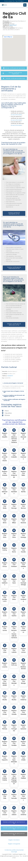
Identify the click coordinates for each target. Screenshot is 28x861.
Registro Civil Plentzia (4, 727)
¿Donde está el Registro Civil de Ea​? (13, 383)
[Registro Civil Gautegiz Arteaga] (23, 576)
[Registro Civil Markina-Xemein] (23, 660)
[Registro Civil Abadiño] (4, 430)
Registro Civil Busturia (23, 520)
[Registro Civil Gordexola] (23, 592)
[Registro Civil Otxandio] (23, 707)
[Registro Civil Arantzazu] (23, 450)
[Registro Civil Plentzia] (4, 722)
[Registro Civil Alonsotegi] (23, 430)
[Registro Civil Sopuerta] (4, 753)
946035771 (10, 375)
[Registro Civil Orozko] (4, 707)
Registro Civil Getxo (14, 597)
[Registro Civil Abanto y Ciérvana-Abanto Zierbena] (14, 430)
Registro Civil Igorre (23, 613)
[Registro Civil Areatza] (4, 468)
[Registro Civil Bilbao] (14, 516)
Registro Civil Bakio (23, 473)
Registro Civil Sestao (4, 743)
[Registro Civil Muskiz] (4, 693)
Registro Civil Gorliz (4, 613)
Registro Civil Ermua (4, 564)
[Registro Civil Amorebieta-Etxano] (4, 450)
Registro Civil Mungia (23, 681)
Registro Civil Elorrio (14, 550)
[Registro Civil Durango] (23, 530)
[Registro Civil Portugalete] (14, 722)
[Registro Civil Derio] (4, 530)
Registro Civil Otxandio (23, 712)
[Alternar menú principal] (25, 5)
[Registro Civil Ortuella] (14, 707)
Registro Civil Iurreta (4, 628)
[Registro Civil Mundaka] (14, 676)
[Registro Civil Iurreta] (4, 623)
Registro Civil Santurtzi (23, 727)
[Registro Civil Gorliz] (4, 609)
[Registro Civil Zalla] (4, 791)
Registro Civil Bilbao (14, 520)
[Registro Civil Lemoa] (23, 645)
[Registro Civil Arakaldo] (14, 450)
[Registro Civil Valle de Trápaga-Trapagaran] (14, 771)
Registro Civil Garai (14, 581)
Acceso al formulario (16, 114)
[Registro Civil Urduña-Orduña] (4, 771)
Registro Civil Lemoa (23, 650)
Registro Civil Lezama (4, 665)
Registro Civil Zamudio (14, 796)
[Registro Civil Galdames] (4, 576)
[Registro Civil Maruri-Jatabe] (4, 676)
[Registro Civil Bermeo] (23, 501)
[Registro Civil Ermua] (4, 559)
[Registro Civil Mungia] (23, 676)
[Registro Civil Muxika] (14, 693)
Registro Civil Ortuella (14, 712)
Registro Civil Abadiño (4, 435)
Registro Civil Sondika (14, 743)
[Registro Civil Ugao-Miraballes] (14, 753)
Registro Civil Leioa (4, 650)
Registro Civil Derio (4, 535)
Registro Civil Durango (23, 535)
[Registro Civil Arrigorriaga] (14, 468)
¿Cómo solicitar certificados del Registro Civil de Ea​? (14, 400)
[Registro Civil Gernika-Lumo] (4, 592)
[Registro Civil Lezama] (4, 660)
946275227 (13, 25)
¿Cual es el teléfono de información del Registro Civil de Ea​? (14, 396)
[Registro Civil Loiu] (14, 660)
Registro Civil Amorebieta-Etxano (4, 456)
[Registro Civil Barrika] (23, 485)
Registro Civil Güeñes (14, 613)
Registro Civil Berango (14, 506)
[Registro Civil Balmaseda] (4, 485)
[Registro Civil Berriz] (4, 516)
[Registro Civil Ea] (4, 545)
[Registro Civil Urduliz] (23, 753)
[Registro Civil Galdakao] (23, 559)
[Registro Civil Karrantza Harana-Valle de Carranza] (14, 623)
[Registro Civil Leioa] (4, 645)
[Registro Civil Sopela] (23, 738)
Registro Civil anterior (14, 839)
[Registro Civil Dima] (14, 530)
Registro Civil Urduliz (23, 758)
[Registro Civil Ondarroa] (23, 693)
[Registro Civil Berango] (14, 501)
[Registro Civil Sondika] (14, 738)
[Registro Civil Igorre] (23, 609)
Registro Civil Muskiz (4, 697)
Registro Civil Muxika (14, 697)
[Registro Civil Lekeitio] (14, 645)
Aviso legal (14, 851)
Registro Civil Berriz (4, 520)
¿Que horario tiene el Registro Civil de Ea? (14, 392)
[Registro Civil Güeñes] (14, 609)
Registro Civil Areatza (4, 473)
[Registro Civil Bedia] (4, 501)
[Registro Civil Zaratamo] (23, 791)
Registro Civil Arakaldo (14, 455)
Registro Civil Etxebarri (14, 564)
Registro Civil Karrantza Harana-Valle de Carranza (14, 632)
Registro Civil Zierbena (23, 812)
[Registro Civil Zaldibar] (23, 771)
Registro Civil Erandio (23, 550)
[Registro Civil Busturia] (23, 516)
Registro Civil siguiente (14, 843)
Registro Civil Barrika (23, 489)
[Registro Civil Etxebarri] (14, 559)
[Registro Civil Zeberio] (14, 807)
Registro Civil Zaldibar (23, 776)
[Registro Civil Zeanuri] (4, 807)
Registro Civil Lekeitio (14, 650)
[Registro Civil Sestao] (4, 738)
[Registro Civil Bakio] (23, 468)
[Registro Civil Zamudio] (14, 791)
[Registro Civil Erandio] (23, 545)
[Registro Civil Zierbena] (23, 807)
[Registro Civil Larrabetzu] (23, 623)
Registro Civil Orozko (4, 712)
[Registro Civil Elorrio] (14, 545)
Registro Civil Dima (14, 535)
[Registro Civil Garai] (14, 576)
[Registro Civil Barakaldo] (14, 485)
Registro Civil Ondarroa (23, 697)
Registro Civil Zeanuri (4, 812)
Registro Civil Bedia (4, 506)
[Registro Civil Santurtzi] (23, 722)
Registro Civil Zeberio (14, 812)
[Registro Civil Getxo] (14, 592)
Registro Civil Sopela (23, 743)
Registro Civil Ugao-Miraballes (14, 759)
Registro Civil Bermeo (23, 506)
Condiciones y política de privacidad (14, 850)
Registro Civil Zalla (4, 796)
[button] (14, 383)
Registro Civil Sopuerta (5, 758)
